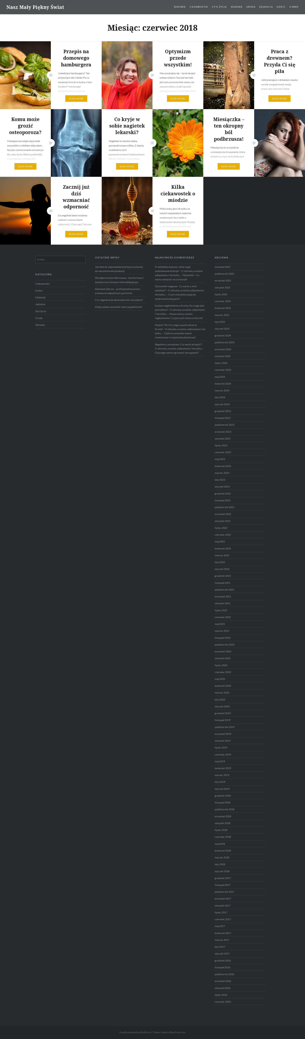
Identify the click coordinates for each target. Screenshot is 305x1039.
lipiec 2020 (221, 665)
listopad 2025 (222, 266)
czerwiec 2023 (223, 452)
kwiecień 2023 (223, 465)
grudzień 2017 (223, 878)
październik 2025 (224, 273)
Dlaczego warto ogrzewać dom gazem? (177, 352)
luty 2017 (220, 946)
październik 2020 (224, 644)
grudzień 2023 (223, 411)
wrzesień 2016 (223, 980)
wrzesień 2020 (223, 651)
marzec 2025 (222, 314)
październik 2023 (224, 424)
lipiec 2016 (221, 994)
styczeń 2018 (222, 871)
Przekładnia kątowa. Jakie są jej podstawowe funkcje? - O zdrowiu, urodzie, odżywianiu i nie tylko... (179, 271)
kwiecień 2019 (223, 768)
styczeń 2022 (222, 568)
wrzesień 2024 (223, 349)
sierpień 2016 (222, 987)
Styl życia (219, 6)
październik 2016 (224, 974)
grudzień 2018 (223, 795)
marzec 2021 (222, 630)
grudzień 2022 (223, 493)
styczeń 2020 (222, 706)
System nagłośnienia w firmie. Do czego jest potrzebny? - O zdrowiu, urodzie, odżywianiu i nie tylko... (180, 309)
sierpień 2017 (222, 905)
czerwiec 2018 (223, 836)
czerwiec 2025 (223, 301)
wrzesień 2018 (223, 816)
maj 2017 (220, 925)
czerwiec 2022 (223, 534)
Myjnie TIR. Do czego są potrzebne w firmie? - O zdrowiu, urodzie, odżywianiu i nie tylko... (180, 329)
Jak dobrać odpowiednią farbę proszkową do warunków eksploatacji (119, 268)
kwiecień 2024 (223, 383)
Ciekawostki (199, 6)
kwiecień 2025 (223, 307)
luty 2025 (220, 321)
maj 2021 (220, 623)
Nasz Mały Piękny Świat (35, 7)
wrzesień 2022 (223, 513)
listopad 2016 (222, 967)
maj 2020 (220, 678)
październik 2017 (224, 891)
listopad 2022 (222, 500)
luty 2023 (220, 479)
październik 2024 (224, 342)
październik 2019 (224, 726)
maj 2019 (220, 761)
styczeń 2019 (222, 788)
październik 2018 (224, 809)
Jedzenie (237, 6)
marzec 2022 (222, 555)
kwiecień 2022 (223, 548)
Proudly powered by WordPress (135, 1032)
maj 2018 (220, 843)
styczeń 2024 (222, 404)
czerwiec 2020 (223, 671)
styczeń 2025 (222, 328)
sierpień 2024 (222, 356)
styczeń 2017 (222, 953)
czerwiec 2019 (223, 754)
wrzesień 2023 (223, 431)
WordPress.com (177, 1032)
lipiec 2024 (221, 362)
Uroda (251, 6)
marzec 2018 (222, 857)
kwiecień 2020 (223, 685)
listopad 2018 (222, 802)
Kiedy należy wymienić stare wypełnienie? (118, 306)
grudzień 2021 (223, 575)
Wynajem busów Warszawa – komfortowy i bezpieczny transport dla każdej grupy (119, 279)
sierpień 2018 (222, 823)
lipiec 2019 (221, 747)
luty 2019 (220, 781)
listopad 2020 (222, 637)
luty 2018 (220, 864)
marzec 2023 (222, 472)
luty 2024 (220, 397)
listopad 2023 (222, 417)
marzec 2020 (222, 692)
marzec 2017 (222, 939)
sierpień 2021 (222, 603)
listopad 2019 (222, 719)
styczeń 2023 (222, 486)
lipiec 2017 (221, 912)
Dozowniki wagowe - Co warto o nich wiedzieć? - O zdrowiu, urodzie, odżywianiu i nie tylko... (179, 290)
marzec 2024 (222, 390)
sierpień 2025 (222, 287)
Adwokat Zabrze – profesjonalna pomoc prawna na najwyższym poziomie (117, 290)
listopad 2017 (222, 884)
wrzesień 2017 (223, 898)
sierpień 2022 (222, 520)
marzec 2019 (222, 774)
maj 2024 (220, 376)
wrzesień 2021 (223, 596)
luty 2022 (220, 562)
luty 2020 (220, 699)
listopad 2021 (222, 582)
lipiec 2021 (221, 610)
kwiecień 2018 (223, 850)
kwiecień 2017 (223, 932)
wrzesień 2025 (223, 280)
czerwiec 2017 (223, 919)
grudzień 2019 (223, 713)
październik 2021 (224, 589)
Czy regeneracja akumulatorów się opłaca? (119, 299)
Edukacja (266, 6)
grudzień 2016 (223, 960)
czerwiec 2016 (223, 1001)
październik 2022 (224, 507)
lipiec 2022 (221, 527)
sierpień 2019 (222, 740)
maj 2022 (220, 541)
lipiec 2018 (221, 829)
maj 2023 (220, 458)
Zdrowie (180, 6)
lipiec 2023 (221, 445)
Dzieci (281, 6)
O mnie (294, 6)
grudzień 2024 (223, 335)
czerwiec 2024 (223, 369)
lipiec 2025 (221, 294)
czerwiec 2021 (223, 617)
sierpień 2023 (222, 438)
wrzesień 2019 (223, 733)
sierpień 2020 (222, 658)
